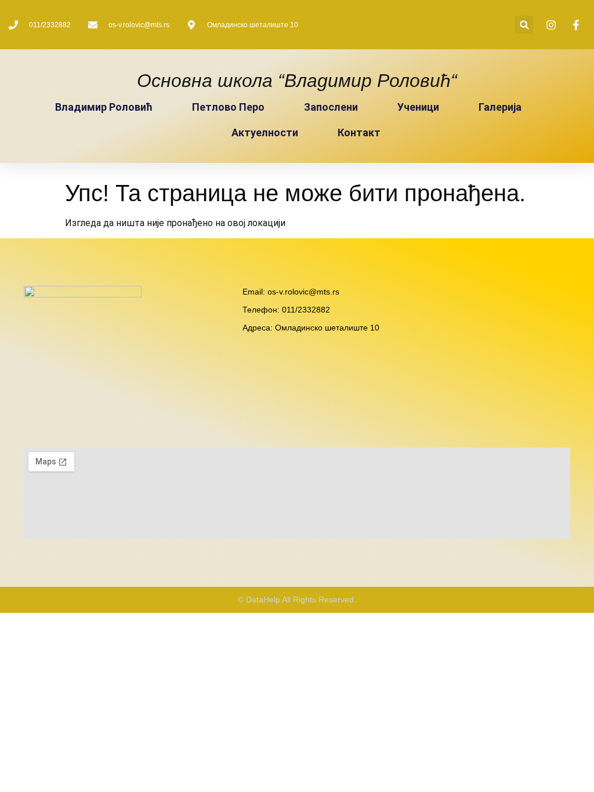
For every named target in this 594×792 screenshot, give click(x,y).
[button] (524, 25)
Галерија (500, 107)
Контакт (359, 132)
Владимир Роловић (104, 107)
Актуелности (264, 132)
